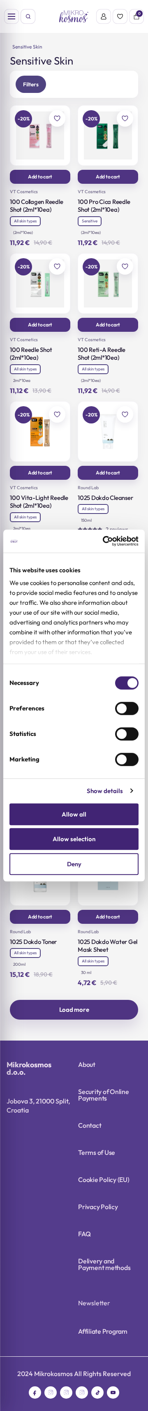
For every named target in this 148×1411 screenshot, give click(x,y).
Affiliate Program (102, 1331)
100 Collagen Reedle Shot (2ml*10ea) (36, 206)
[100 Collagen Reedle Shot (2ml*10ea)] (40, 135)
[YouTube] (113, 1392)
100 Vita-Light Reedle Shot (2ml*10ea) (39, 502)
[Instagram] (50, 1392)
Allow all (74, 814)
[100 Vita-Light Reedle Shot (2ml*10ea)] (40, 431)
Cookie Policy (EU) (104, 1179)
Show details (105, 791)
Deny (74, 864)
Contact (89, 1125)
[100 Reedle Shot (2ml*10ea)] (40, 283)
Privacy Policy (98, 1207)
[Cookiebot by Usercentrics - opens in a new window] (104, 541)
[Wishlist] (120, 16)
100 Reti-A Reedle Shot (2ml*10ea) (101, 354)
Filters (31, 84)
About (86, 1064)
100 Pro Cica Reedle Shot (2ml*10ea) (104, 206)
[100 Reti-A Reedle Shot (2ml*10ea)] (108, 283)
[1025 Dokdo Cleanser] (108, 431)
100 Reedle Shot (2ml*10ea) (31, 354)
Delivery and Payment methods (104, 1264)
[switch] (127, 708)
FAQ (84, 1234)
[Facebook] (35, 1392)
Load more (74, 1009)
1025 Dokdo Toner (33, 942)
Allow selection (74, 839)
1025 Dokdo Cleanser (105, 498)
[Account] (103, 16)
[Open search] (28, 16)
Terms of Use (96, 1152)
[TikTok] (97, 1392)
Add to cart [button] (40, 176)
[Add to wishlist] (57, 118)
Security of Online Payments (103, 1094)
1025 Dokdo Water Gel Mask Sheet (107, 946)
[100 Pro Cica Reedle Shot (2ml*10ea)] (108, 135)
